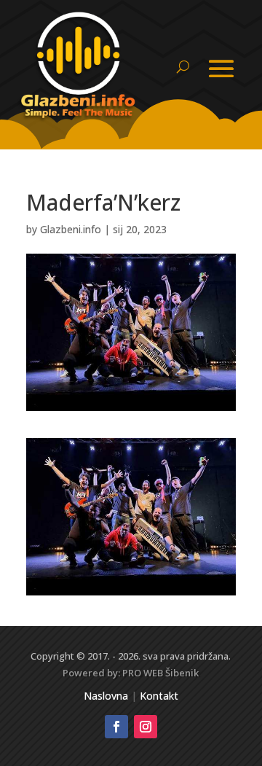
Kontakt (159, 696)
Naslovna (106, 696)
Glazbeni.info (70, 229)
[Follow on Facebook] (116, 726)
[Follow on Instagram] (145, 726)
